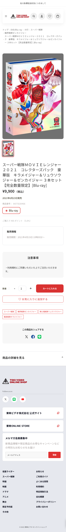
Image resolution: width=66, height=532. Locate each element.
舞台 (4, 501)
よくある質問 (42, 481)
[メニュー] (6, 16)
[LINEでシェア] (39, 336)
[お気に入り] (49, 16)
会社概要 (40, 496)
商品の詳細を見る (13, 358)
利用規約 (40, 486)
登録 (54, 455)
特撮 (4, 481)
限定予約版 (7, 506)
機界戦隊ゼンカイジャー (15, 32)
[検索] (33, 16)
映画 (4, 486)
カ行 (26, 29)
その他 (5, 511)
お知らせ (40, 471)
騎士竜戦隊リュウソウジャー (51, 311)
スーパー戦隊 (37, 29)
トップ (5, 29)
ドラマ (5, 491)
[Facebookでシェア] (33, 336)
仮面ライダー (8, 471)
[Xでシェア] (26, 336)
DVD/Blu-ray (16, 29)
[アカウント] (41, 16)
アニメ (5, 496)
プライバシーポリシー (46, 501)
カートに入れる (50, 288)
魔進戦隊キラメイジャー (13, 317)
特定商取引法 (42, 491)
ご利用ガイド (42, 476)
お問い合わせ (42, 506)
